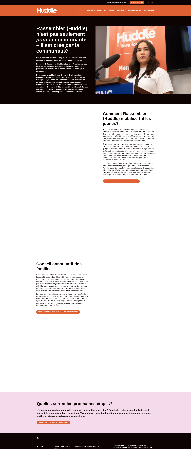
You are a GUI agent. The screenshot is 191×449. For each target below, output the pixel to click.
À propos (80, 10)
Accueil (40, 446)
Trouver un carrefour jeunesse (87, 446)
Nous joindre (149, 10)
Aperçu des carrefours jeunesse (100, 10)
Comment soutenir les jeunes (129, 10)
